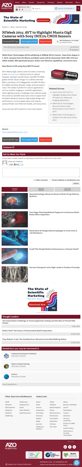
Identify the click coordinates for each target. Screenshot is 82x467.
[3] (15, 237)
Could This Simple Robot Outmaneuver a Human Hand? (54, 249)
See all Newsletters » (10, 384)
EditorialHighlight (41, 189)
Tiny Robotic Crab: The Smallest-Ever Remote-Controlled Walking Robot (34, 339)
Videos (52, 402)
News (12, 27)
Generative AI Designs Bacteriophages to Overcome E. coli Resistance (53, 231)
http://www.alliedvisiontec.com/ (15, 132)
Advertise (66, 416)
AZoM (7, 402)
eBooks (38, 418)
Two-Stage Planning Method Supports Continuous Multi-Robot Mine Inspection (54, 213)
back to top (70, 441)
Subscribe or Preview (18, 356)
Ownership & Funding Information (68, 433)
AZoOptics (8, 410)
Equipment (40, 410)
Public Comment (41, 180)
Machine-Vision (21, 27)
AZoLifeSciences (25, 413)
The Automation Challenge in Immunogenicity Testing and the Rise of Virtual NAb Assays (38, 322)
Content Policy (68, 428)
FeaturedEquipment (67, 189)
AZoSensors (24, 402)
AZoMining (9, 416)
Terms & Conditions (67, 419)
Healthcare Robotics (40, 428)
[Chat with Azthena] (76, 463)
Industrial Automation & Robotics (23, 354)
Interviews (39, 413)
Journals (39, 424)
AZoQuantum (24, 405)
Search (65, 407)
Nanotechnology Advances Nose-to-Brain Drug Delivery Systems (54, 195)
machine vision (13, 74)
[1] (15, 201)
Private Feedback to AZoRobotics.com (66, 180)
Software (53, 405)
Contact (66, 413)
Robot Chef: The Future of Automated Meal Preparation (27, 330)
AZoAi (22, 407)
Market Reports (55, 407)
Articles (38, 407)
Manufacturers (55, 413)
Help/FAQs (53, 421)
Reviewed (75, 50)
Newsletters (67, 410)
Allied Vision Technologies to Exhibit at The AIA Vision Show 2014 (65, 117)
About (38, 402)
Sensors (14, 374)
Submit (76, 183)
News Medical (25, 410)
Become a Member (70, 405)
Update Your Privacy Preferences (19, 464)
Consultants (54, 418)
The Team (53, 427)
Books (38, 421)
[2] (15, 219)
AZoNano (8, 405)
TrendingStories (14, 189)
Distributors (54, 416)
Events (52, 410)
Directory (39, 416)
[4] (15, 256)
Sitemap (53, 424)
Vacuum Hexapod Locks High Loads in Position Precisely (54, 267)
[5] (15, 274)
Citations (7, 147)
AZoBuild (8, 413)
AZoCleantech (10, 407)
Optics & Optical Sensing (20, 364)
